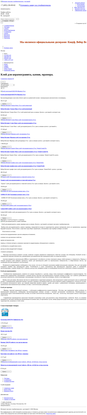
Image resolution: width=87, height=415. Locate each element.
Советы (6, 28)
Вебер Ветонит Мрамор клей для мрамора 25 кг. (15, 137)
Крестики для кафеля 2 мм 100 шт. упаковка (14, 353)
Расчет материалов (9, 30)
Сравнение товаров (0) (7, 78)
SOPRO (6, 67)
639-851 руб (7, 58)
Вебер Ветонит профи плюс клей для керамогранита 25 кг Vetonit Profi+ (23, 166)
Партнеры (7, 38)
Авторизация (81, 6)
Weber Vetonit (8, 69)
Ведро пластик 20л (6, 331)
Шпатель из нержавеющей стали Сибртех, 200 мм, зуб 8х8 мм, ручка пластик (24, 365)
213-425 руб (7, 55)
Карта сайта (7, 389)
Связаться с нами (9, 388)
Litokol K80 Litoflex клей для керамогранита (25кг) (16, 208)
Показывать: (4, 86)
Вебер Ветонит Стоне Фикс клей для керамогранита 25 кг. (18, 123)
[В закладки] (8, 104)
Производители (8, 398)
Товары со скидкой (9, 399)
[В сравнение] (10, 104)
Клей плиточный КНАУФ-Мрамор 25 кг (13, 94)
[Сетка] (4, 82)
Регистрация (80, 4)
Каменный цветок (9, 70)
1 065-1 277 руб (8, 60)
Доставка (6, 27)
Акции (6, 33)
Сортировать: (4, 83)
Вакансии (7, 36)
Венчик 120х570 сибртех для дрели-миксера (14, 342)
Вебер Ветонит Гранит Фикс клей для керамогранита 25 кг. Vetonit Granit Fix (24, 151)
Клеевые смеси (8, 48)
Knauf (5, 64)
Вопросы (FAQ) (8, 391)
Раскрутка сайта (51, 413)
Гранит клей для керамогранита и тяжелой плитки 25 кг (18, 180)
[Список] (2, 82)
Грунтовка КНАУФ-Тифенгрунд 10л (12, 319)
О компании (7, 31)
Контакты (7, 35)
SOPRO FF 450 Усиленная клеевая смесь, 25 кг (15, 194)
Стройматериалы (9, 25)
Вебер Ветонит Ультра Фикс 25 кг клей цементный (16, 109)
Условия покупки (9, 381)
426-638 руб (7, 56)
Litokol (6, 65)
